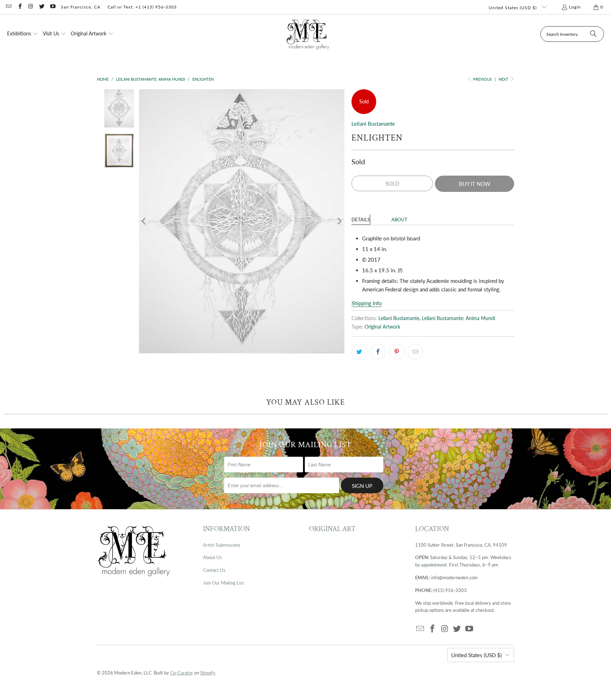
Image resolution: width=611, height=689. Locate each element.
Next (504, 79)
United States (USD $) (513, 7)
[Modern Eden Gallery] (308, 34)
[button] (22, 34)
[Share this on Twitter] (359, 351)
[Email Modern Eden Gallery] (8, 7)
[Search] (593, 34)
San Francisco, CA (80, 7)
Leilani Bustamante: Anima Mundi (458, 318)
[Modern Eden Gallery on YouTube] (53, 7)
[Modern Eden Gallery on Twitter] (42, 7)
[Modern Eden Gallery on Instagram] (31, 7)
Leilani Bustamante (373, 123)
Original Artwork (382, 327)
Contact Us (214, 570)
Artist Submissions (221, 545)
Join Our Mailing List (223, 583)
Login (575, 7)
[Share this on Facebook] (378, 351)
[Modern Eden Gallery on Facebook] (19, 7)
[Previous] (144, 221)
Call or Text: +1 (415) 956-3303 (142, 7)
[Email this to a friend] (415, 351)
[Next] (339, 221)
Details (360, 219)
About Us (212, 557)
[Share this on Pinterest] (397, 351)
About (399, 219)
